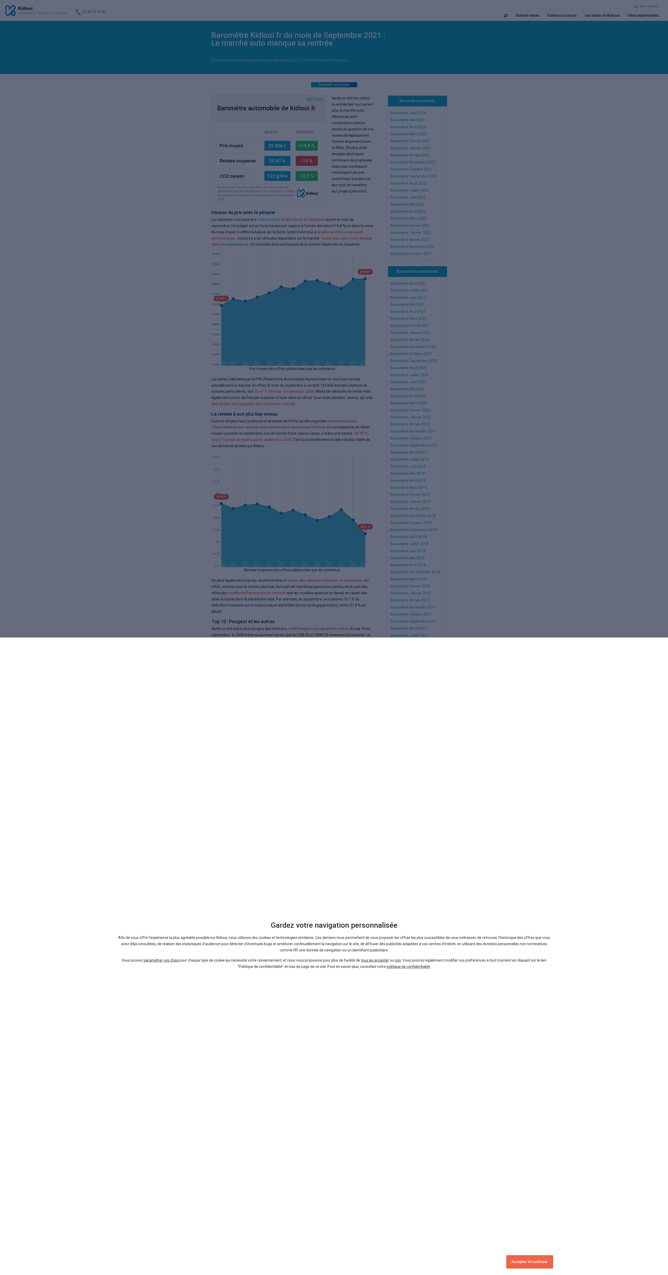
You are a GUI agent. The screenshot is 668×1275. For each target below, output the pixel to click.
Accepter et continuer (529, 1262)
